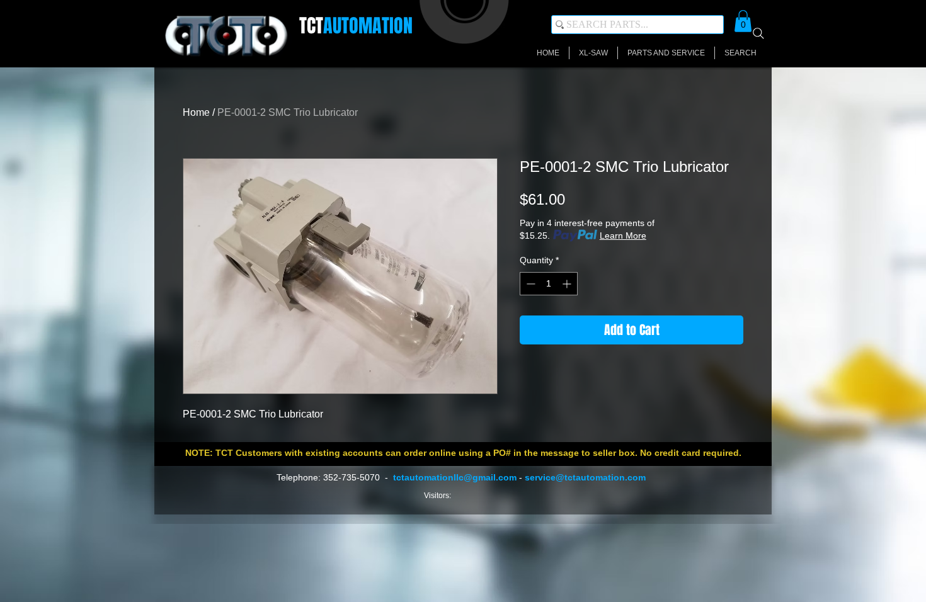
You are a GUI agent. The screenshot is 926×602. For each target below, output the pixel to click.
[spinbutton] (548, 284)
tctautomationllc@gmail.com (455, 477)
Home (196, 112)
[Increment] (568, 284)
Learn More (623, 235)
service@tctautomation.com (585, 477)
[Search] (758, 33)
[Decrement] (529, 284)
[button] (743, 21)
